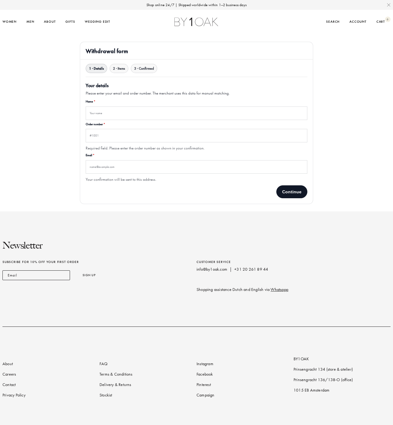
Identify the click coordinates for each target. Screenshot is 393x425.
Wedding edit (97, 22)
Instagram (204, 363)
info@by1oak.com (211, 269)
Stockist (105, 395)
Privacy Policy (13, 395)
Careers (9, 374)
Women (9, 22)
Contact (9, 384)
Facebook (204, 374)
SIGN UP (89, 275)
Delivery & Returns (115, 384)
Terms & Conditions (116, 374)
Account (358, 22)
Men (30, 22)
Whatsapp (279, 289)
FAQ (103, 363)
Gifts (70, 22)
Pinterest (203, 384)
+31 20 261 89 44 (251, 269)
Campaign (205, 395)
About (50, 22)
